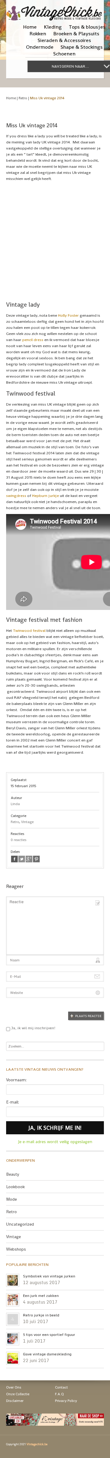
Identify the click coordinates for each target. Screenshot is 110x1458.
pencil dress (32, 339)
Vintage (27, 821)
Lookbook (15, 1186)
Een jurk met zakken (41, 1295)
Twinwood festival (29, 630)
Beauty (12, 1174)
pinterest (36, 859)
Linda (15, 803)
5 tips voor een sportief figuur (49, 1334)
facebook (14, 859)
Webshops (16, 1249)
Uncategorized (20, 1224)
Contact (61, 1387)
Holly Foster (68, 315)
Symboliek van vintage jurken (49, 1276)
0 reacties (19, 839)
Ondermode (39, 47)
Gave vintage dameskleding (47, 1354)
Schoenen (64, 53)
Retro (23, 98)
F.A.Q (59, 1394)
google (29, 859)
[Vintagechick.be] (55, 10)
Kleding (53, 26)
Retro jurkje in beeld (41, 1315)
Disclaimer (15, 1400)
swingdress (16, 495)
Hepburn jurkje (45, 495)
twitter (21, 859)
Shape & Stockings (82, 47)
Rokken (37, 33)
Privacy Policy (66, 1400)
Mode (11, 1199)
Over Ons (13, 1387)
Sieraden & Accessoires (64, 40)
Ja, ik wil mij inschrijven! (33, 1028)
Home (30, 26)
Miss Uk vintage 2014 (47, 98)
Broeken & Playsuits (76, 33)
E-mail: (12, 1102)
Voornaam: (16, 1080)
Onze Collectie (17, 1394)
